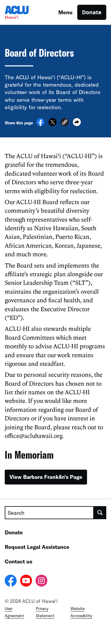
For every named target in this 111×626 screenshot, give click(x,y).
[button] (65, 123)
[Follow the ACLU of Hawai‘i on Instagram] (41, 581)
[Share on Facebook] (40, 124)
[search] (100, 512)
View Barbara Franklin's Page (45, 477)
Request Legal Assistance (37, 547)
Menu (65, 12)
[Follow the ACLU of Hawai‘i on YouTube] (26, 581)
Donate (92, 12)
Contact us (18, 561)
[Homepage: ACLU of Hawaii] (25, 12)
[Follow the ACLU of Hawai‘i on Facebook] (11, 581)
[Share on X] (53, 124)
